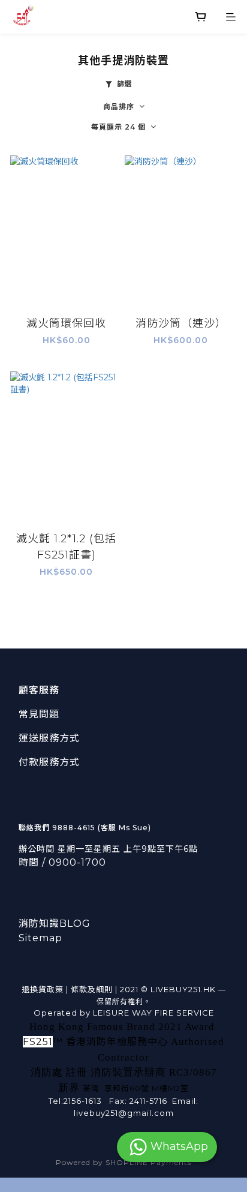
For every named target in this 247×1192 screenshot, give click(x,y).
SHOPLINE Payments (148, 1162)
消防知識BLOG (55, 923)
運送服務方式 (49, 738)
